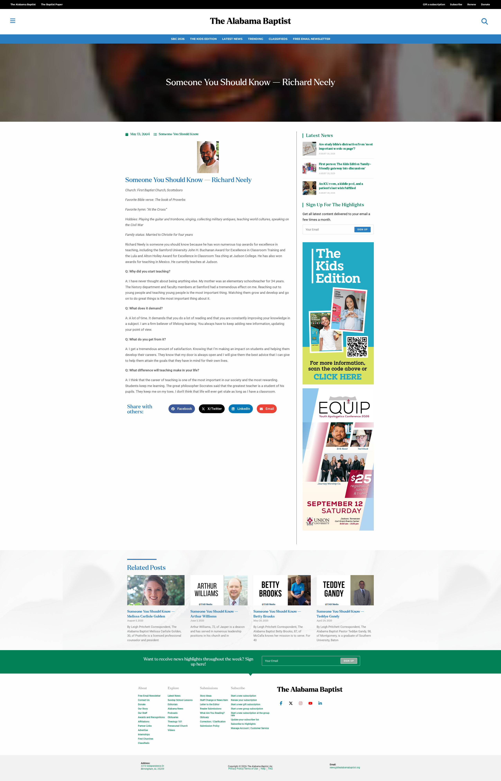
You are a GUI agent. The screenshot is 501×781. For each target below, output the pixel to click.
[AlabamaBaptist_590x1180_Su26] (338, 459)
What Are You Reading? (212, 713)
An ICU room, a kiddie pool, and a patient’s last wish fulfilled (341, 186)
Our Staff (142, 713)
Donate (141, 704)
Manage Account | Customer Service (250, 728)
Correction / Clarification (213, 721)
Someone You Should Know (179, 134)
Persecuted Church (178, 726)
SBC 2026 (178, 38)
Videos (171, 730)
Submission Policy (209, 726)
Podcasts (173, 713)
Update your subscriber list (245, 719)
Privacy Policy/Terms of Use (243, 769)
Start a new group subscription (247, 708)
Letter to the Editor (209, 704)
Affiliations (143, 721)
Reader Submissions (210, 708)
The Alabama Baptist (23, 4)
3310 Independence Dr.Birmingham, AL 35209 (152, 767)
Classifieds (278, 38)
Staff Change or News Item (214, 700)
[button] (484, 21)
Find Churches (145, 738)
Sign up (362, 229)
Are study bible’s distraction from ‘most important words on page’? (346, 146)
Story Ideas (206, 695)
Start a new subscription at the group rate (250, 714)
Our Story (143, 708)
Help (263, 769)
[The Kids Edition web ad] (338, 313)
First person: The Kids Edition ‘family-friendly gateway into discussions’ (345, 166)
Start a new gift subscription (245, 704)
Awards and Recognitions (151, 717)
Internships (144, 734)
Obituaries (173, 717)
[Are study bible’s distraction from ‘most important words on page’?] (309, 148)
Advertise (143, 730)
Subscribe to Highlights (243, 724)
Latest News (232, 38)
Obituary (204, 717)
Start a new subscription (243, 695)
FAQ (270, 769)
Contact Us (144, 700)
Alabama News (175, 708)
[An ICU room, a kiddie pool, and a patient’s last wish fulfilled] (309, 188)
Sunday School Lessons (180, 700)
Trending (255, 38)
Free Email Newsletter (311, 38)
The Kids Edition (203, 38)
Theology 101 (175, 721)
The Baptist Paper (52, 4)
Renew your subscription (244, 700)
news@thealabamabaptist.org (345, 767)
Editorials (173, 704)
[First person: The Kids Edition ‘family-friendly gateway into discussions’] (309, 168)
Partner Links (145, 726)
